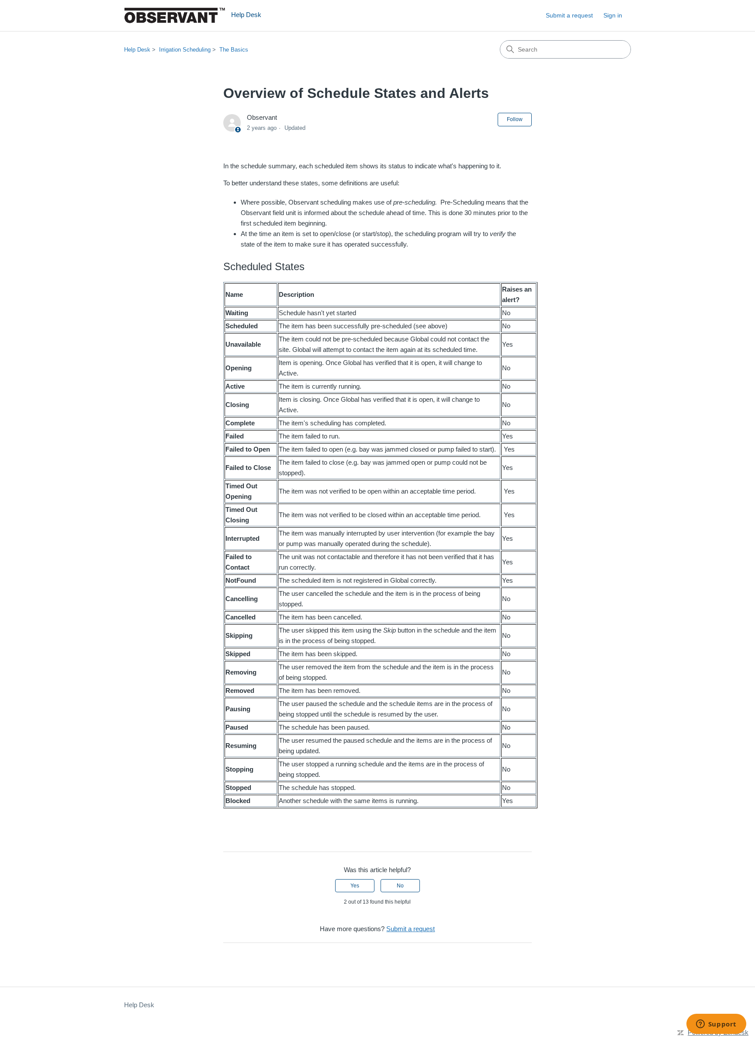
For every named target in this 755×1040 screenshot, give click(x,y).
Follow (515, 119)
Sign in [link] (612, 15)
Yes (354, 886)
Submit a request (569, 15)
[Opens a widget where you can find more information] (716, 1025)
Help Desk (137, 49)
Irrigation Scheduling (185, 49)
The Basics (233, 49)
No (400, 886)
